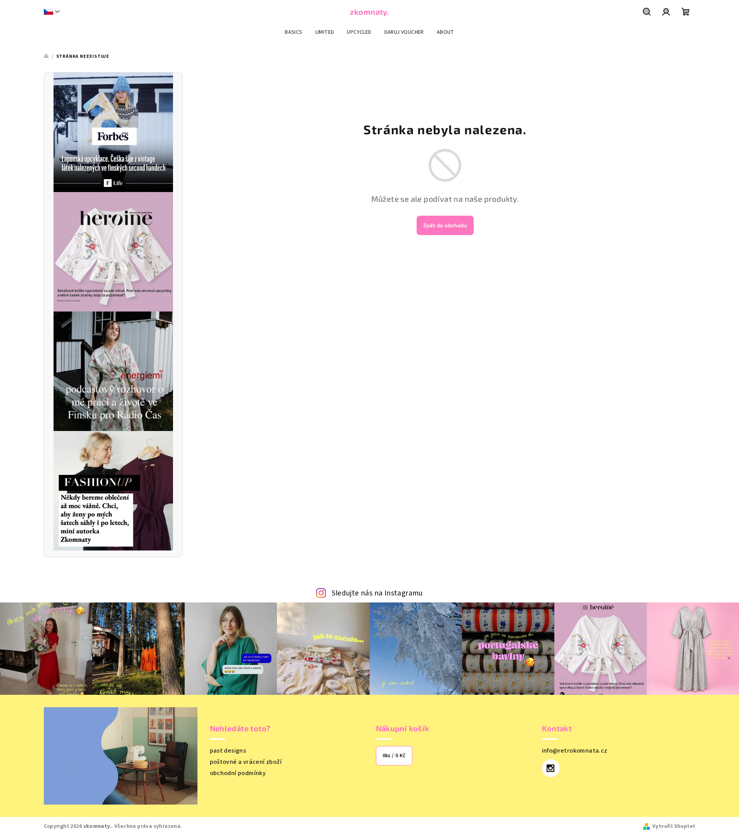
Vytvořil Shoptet (673, 826)
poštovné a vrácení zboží (246, 762)
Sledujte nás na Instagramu (377, 593)
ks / (394, 756)
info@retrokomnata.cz (574, 750)
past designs (228, 750)
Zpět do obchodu (445, 225)
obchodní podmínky (238, 773)
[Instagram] (551, 768)
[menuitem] (293, 32)
